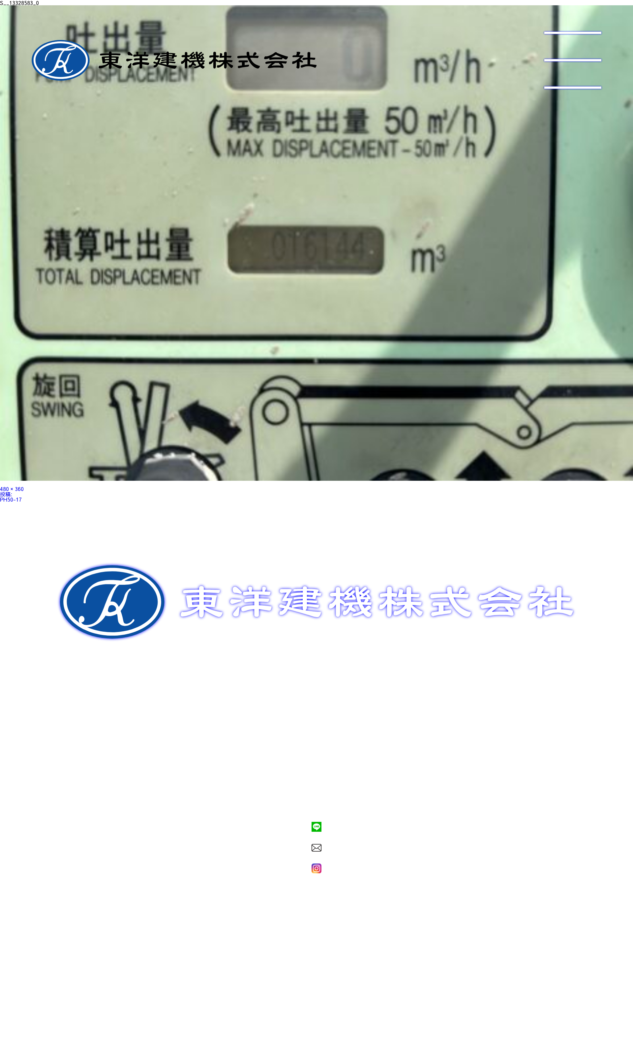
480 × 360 (12, 488)
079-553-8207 (316, 804)
